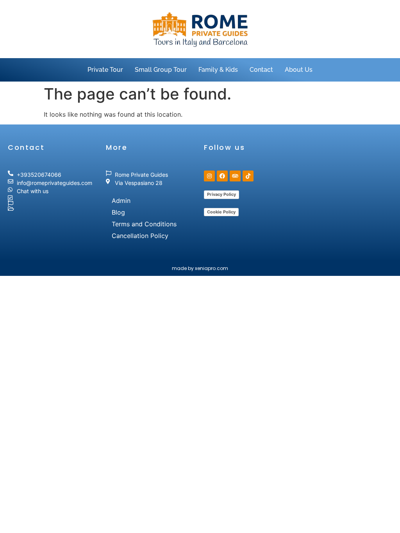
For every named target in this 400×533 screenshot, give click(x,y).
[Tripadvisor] (235, 176)
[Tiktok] (248, 176)
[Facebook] (222, 176)
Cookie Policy (221, 212)
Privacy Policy (221, 194)
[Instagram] (209, 176)
